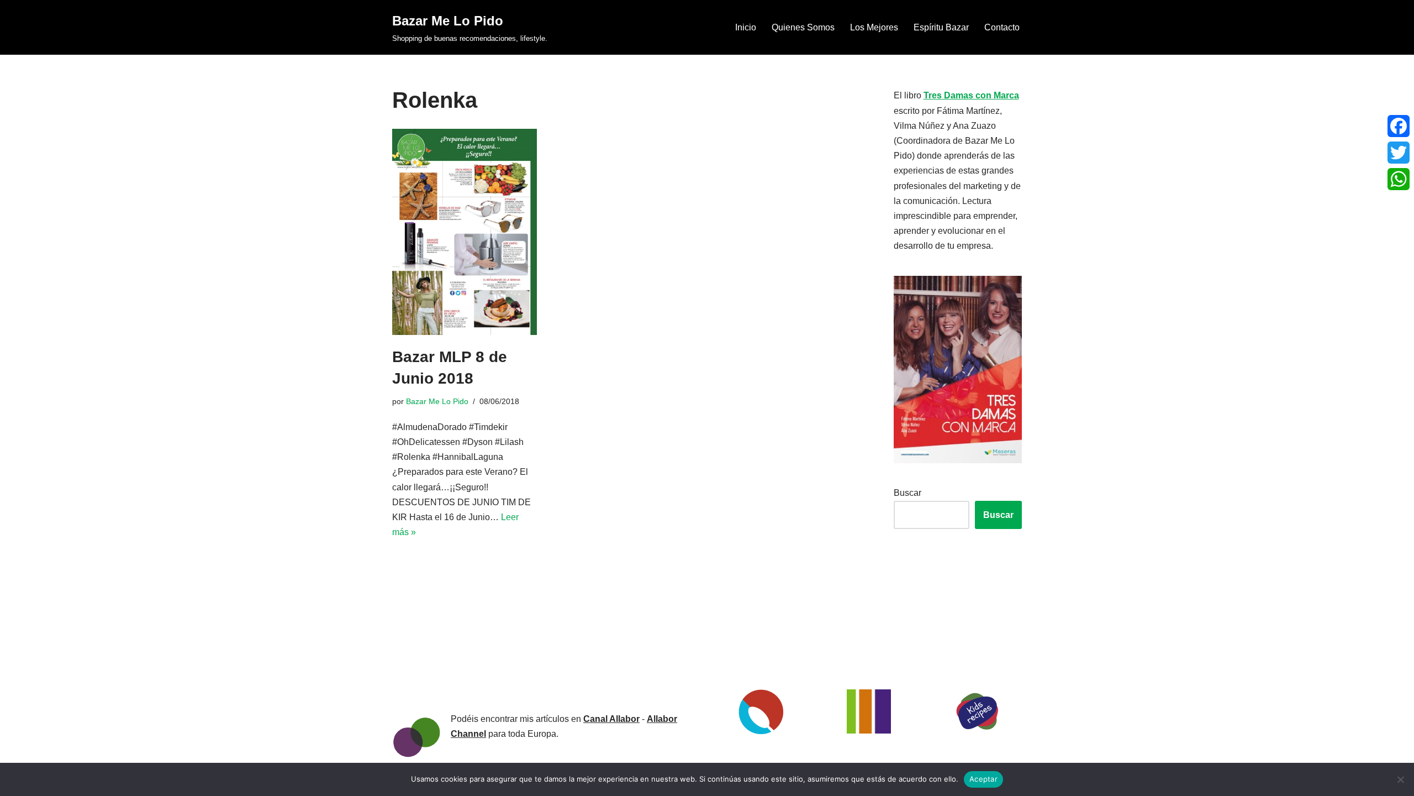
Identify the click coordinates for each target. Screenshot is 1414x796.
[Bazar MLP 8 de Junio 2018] (464, 232)
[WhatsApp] (1398, 179)
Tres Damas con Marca (971, 95)
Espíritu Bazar (941, 27)
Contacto (1002, 27)
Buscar (907, 493)
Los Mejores (874, 27)
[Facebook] (1398, 126)
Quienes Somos (803, 27)
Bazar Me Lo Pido (437, 401)
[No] (1400, 779)
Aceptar (983, 778)
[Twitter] (1398, 152)
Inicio (745, 27)
